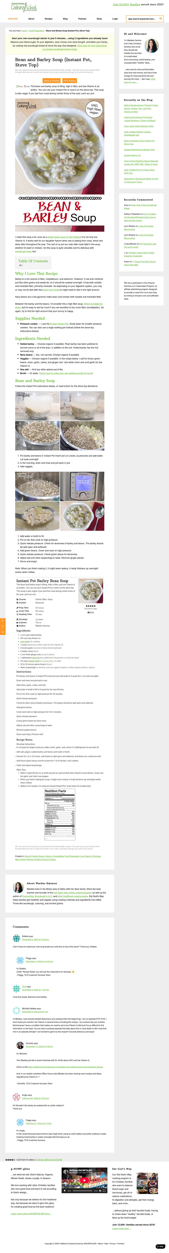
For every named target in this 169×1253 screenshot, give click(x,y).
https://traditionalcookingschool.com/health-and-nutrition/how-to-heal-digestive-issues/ (65, 1066)
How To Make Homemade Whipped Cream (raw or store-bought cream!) (140, 217)
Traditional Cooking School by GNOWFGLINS (23, 7)
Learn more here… (121, 1228)
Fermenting (27, 896)
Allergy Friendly (31, 856)
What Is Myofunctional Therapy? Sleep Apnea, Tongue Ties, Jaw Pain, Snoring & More (141, 108)
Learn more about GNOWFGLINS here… (31, 1213)
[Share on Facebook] (3, 621)
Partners (120, 1243)
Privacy (113, 1243)
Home (24, 30)
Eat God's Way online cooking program (73, 892)
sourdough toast (23, 251)
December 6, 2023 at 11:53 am (35, 989)
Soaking (38, 859)
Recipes (30, 859)
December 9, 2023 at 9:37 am (35, 1011)
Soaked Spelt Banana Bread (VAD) (139, 149)
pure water (25, 641)
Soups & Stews (49, 859)
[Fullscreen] (104, 1191)
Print (92, 612)
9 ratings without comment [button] (48, 1159)
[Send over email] (3, 632)
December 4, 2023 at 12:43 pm (39, 961)
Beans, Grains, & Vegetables (51, 856)
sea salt (35, 658)
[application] (84, 1180)
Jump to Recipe (51, 80)
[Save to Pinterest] (3, 626)
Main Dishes (20, 859)
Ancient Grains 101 (132, 155)
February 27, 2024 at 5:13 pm (39, 1123)
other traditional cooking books (73, 896)
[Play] (65, 1191)
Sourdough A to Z (43, 896)
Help (106, 1243)
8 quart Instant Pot (59, 323)
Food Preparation (36, 30)
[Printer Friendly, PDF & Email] (23, 86)
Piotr (24, 986)
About (100, 1243)
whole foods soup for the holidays (64, 236)
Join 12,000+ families (126, 4)
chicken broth (34, 661)
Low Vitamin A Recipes (90, 856)
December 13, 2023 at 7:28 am (39, 1046)
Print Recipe (70, 80)
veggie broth (47, 661)
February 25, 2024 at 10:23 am (35, 1098)
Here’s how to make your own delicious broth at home (65, 373)
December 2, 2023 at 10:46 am (35, 939)
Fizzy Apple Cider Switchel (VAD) (139, 126)
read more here (51, 289)
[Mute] (100, 1191)
